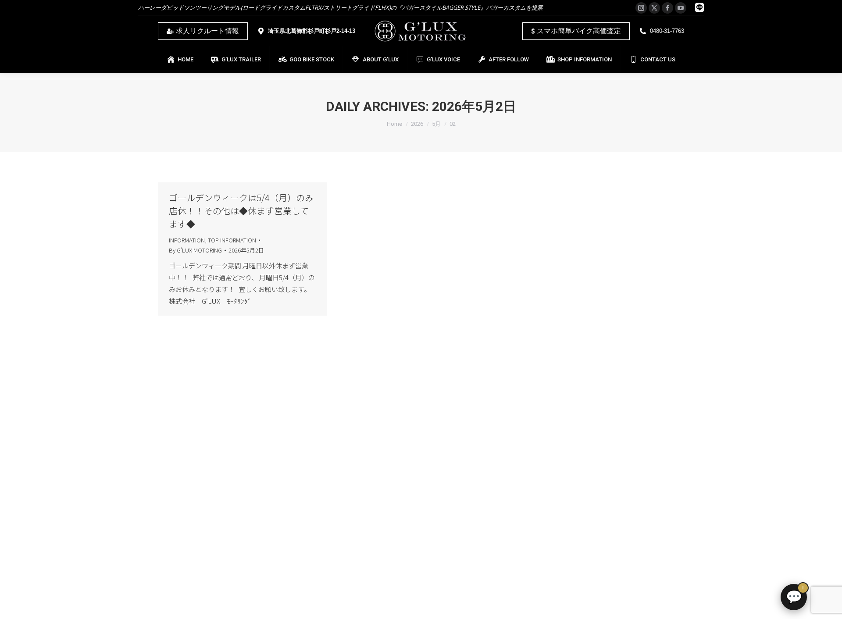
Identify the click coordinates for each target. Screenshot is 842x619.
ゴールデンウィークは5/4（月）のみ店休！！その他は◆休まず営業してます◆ (241, 210)
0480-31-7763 (667, 31)
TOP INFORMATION (232, 240)
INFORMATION (187, 240)
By (195, 250)
